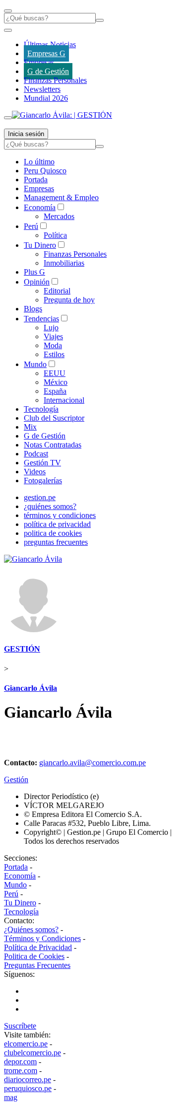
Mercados (59, 216)
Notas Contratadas (52, 445)
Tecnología (41, 409)
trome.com (20, 1070)
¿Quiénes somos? (31, 929)
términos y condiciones (60, 515)
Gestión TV (42, 462)
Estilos (54, 354)
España (55, 391)
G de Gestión (48, 71)
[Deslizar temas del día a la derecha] (8, 117)
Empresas (39, 62)
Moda (53, 345)
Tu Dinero (40, 245)
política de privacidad (57, 524)
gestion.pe (40, 497)
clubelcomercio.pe (32, 1052)
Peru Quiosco (45, 170)
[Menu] (8, 10)
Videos (35, 471)
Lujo (51, 327)
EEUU (54, 373)
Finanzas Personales (55, 80)
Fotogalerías (43, 480)
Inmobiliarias (64, 263)
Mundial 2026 (46, 98)
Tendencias (41, 318)
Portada (36, 179)
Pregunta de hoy (69, 299)
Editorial (57, 291)
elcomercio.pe (26, 1043)
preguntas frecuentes (56, 542)
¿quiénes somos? (50, 506)
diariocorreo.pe (27, 1079)
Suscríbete (20, 1026)
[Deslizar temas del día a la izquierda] (8, 30)
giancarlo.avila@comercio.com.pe (92, 762)
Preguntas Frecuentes (37, 965)
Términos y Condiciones (42, 938)
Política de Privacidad (38, 947)
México (55, 382)
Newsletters (42, 89)
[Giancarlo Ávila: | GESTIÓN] (62, 115)
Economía (40, 207)
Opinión (37, 282)
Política (55, 235)
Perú (31, 226)
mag (10, 1097)
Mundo (35, 364)
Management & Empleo (61, 197)
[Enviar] (100, 20)
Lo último (39, 161)
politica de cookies (53, 533)
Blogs (33, 308)
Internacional (64, 400)
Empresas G (46, 53)
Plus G (34, 272)
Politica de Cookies (34, 956)
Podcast (36, 453)
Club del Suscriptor (54, 418)
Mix (30, 427)
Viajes (53, 336)
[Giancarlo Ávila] (33, 559)
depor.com (20, 1061)
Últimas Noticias (50, 44)
